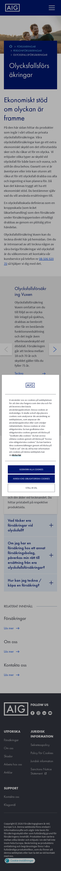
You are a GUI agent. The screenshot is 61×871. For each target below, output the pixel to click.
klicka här (16, 455)
